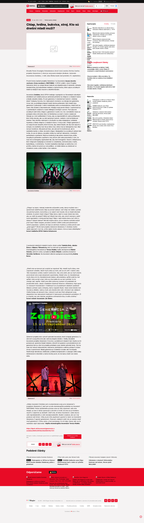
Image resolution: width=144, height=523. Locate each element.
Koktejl (30, 506)
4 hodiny (106, 23)
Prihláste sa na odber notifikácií (72, 436)
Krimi (68, 11)
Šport (72, 11)
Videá (84, 11)
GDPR (88, 506)
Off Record (105, 11)
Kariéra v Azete (60, 506)
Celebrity (37, 11)
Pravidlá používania (72, 506)
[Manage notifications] (141, 516)
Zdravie (78, 11)
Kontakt (43, 506)
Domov (31, 11)
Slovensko (45, 11)
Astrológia (95, 11)
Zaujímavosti (61, 11)
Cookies (82, 506)
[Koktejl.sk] (30, 6)
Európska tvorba (97, 506)
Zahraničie (53, 11)
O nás (37, 506)
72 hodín (113, 23)
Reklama (51, 506)
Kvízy (89, 11)
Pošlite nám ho (89, 6)
